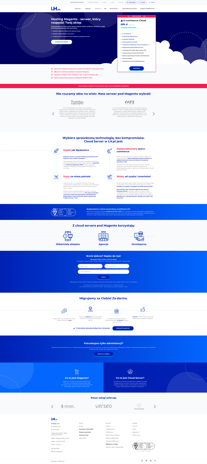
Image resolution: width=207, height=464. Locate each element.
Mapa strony (82, 438)
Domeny (108, 423)
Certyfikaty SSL (110, 429)
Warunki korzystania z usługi (121, 286)
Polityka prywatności (118, 285)
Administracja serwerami (113, 435)
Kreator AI (98, 8)
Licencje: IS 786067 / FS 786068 (143, 451)
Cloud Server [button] (114, 8)
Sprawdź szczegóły (123, 328)
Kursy (112, 2)
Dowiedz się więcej (61, 42)
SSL (105, 8)
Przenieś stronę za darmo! (77, 2)
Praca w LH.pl (136, 435)
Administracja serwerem (130, 8)
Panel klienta (132, 2)
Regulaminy (135, 432)
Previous (53, 113)
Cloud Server (109, 432)
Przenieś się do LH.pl (101, 86)
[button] (151, 2)
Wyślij (103, 277)
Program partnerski (93, 2)
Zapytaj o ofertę (103, 354)
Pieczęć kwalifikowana (112, 441)
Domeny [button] (77, 8)
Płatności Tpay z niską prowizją (114, 447)
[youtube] (155, 460)
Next (154, 113)
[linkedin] (151, 460)
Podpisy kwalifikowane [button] (147, 8)
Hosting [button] (87, 8)
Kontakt (121, 2)
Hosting (108, 426)
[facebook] (142, 460)
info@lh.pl (58, 444)
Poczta (143, 2)
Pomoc (104, 2)
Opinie (134, 429)
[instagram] (146, 460)
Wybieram (136, 68)
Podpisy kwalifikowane (112, 438)
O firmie (134, 426)
